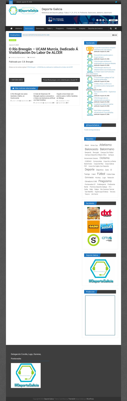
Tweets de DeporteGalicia (92, 130)
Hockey (98, 178)
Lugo (104, 178)
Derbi (107, 170)
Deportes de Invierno (95, 28)
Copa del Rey (98, 164)
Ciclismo (105, 158)
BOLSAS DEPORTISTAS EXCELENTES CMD (36, 35)
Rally (91, 189)
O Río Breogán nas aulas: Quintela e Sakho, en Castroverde (19, 96)
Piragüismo (60, 28)
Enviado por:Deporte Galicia (17, 57)
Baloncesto (29, 28)
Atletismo (18, 28)
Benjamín (88, 152)
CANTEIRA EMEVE (17, 80)
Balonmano (40, 28)
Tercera (112, 192)
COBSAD (88, 161)
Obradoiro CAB (91, 181)
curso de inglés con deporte (99, 166)
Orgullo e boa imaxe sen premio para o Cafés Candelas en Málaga (67, 96)
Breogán (96, 152)
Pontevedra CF (90, 184)
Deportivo (99, 170)
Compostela (97, 161)
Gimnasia (89, 177)
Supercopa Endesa (101, 192)
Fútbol (49, 28)
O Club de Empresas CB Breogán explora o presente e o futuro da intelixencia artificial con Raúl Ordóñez (44, 97)
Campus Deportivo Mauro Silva (95, 155)
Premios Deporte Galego (98, 187)
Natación (111, 178)
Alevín (87, 145)
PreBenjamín (101, 184)
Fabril (93, 174)
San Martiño (89, 192)
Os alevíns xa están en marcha (103, 104)
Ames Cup (94, 145)
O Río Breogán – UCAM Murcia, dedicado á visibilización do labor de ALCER (50, 67)
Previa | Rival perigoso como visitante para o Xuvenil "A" (60, 80)
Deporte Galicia (52, 9)
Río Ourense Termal (107, 189)
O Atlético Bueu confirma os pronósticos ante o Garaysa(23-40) (104, 86)
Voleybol (82, 28)
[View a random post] (116, 28)
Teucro (87, 194)
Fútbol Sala (111, 174)
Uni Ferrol (94, 194)
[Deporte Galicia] (11, 28)
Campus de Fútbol (107, 152)
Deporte (89, 169)
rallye (97, 189)
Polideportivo (71, 28)
